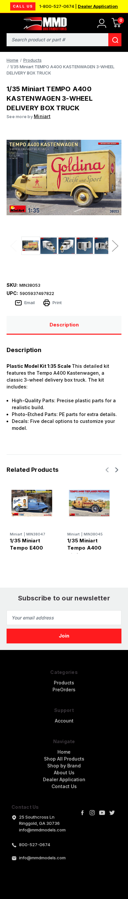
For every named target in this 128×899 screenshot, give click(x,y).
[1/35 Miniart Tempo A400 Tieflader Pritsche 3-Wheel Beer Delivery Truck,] (89, 503)
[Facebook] (82, 813)
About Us (64, 772)
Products (64, 682)
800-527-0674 (34, 844)
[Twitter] (112, 813)
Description (64, 325)
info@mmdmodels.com (42, 857)
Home (64, 752)
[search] (114, 39)
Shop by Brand (64, 765)
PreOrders (64, 689)
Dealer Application (98, 6)
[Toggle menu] (9, 22)
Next (114, 246)
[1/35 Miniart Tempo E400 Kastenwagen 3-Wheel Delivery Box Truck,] (31, 503)
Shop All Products (64, 759)
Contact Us (64, 786)
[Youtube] (102, 813)
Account (64, 720)
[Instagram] (92, 813)
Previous (13, 246)
